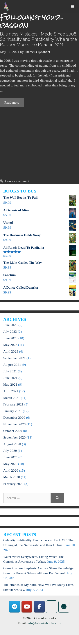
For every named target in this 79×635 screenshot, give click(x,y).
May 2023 (10, 345)
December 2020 (14, 417)
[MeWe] (51, 606)
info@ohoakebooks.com (44, 623)
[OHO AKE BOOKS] (6, 6)
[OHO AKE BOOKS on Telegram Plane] (14, 607)
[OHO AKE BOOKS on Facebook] (39, 607)
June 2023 (10, 338)
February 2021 (13, 404)
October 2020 (12, 431)
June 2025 (10, 325)
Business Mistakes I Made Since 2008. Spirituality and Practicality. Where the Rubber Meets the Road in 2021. (38, 39)
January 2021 (12, 411)
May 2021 (10, 384)
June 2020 (10, 457)
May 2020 (10, 464)
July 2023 (10, 331)
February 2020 (13, 484)
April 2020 (10, 470)
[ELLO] (63, 607)
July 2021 (10, 371)
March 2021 (11, 398)
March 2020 (11, 477)
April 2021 (10, 391)
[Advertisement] (39, 142)
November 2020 (14, 424)
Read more (11, 102)
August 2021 (12, 364)
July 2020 (10, 450)
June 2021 (10, 378)
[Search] (57, 498)
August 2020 (12, 444)
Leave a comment (17, 181)
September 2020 (14, 437)
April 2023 (10, 351)
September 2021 (14, 358)
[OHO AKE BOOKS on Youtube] (27, 607)
